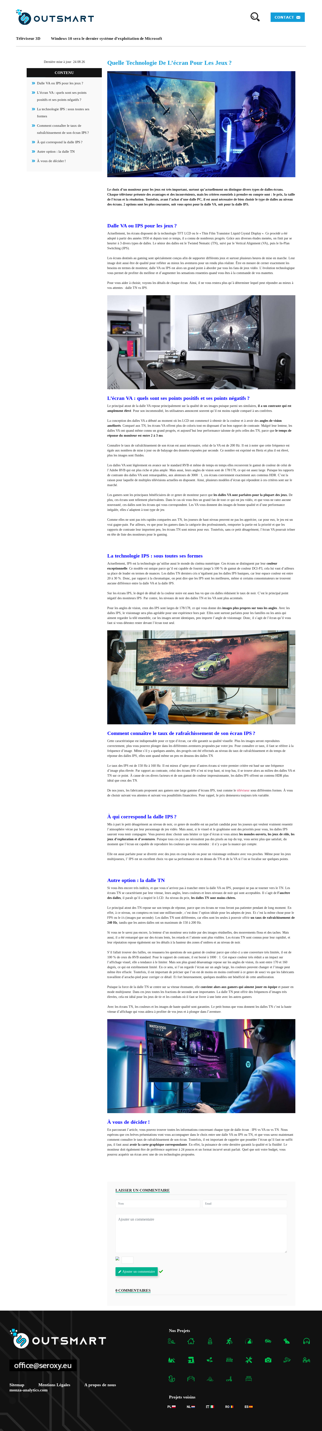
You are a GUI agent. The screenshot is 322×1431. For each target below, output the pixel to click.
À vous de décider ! (51, 161)
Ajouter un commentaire (138, 1271)
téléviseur (243, 790)
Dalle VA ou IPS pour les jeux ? (60, 83)
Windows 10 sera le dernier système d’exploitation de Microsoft (106, 38)
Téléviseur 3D (28, 38)
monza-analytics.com (28, 1390)
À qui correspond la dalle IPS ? (60, 142)
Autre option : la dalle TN (56, 151)
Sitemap (16, 1384)
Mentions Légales (54, 1384)
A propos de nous (100, 1384)
